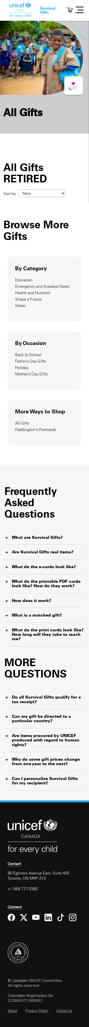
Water (20, 305)
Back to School (28, 354)
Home (20, 10)
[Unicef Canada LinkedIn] (48, 921)
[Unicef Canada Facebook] (12, 921)
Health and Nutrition (32, 292)
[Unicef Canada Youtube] (36, 921)
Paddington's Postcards (35, 429)
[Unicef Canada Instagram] (73, 921)
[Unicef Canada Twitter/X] (24, 921)
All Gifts (22, 423)
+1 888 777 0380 (23, 888)
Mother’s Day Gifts (31, 373)
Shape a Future (28, 299)
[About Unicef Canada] (32, 852)
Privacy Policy (36, 1010)
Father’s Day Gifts (30, 361)
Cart (70, 10)
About (12, 1010)
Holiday (21, 367)
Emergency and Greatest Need (42, 286)
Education (24, 279)
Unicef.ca (64, 1010)
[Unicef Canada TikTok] (61, 921)
